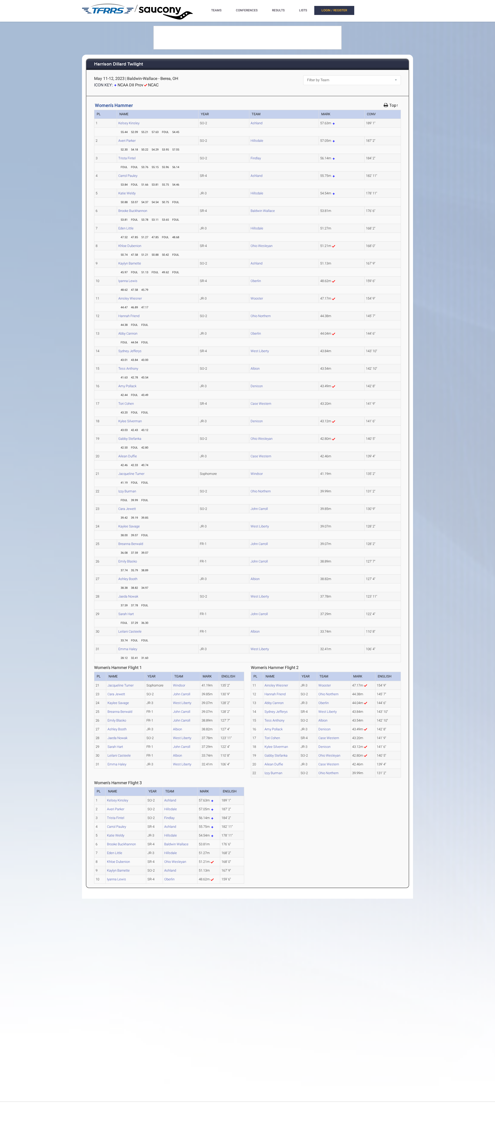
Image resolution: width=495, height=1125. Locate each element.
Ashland (256, 123)
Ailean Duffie (127, 456)
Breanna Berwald (130, 544)
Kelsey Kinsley (128, 123)
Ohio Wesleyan (262, 246)
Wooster (257, 298)
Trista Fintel (127, 158)
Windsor (257, 474)
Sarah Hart (126, 614)
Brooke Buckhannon (132, 211)
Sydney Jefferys (130, 351)
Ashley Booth (127, 579)
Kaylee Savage (129, 526)
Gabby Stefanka (129, 439)
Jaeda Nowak (128, 596)
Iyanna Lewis (127, 281)
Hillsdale (257, 141)
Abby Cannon (127, 333)
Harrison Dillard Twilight (118, 64)
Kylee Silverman (130, 421)
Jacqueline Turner (131, 474)
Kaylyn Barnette (129, 263)
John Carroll (259, 509)
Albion (255, 368)
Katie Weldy (127, 193)
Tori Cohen (126, 404)
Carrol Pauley (127, 176)
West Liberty (260, 351)
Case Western (261, 404)
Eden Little (126, 228)
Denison (257, 386)
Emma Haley (127, 649)
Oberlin (256, 281)
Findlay (256, 158)
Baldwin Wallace (263, 211)
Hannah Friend (128, 316)
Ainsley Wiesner (130, 298)
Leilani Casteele (130, 631)
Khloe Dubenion (129, 246)
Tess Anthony (128, 368)
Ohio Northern (261, 316)
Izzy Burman (127, 491)
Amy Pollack (127, 386)
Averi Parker (127, 141)
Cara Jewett (127, 509)
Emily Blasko (127, 561)
